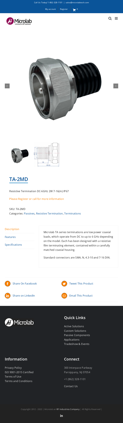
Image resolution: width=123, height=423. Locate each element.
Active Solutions (74, 326)
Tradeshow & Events (76, 344)
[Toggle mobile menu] (116, 18)
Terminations (72, 213)
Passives (29, 213)
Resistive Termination (49, 213)
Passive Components (77, 335)
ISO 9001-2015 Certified (19, 372)
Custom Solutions (75, 331)
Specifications (13, 244)
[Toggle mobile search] (110, 18)
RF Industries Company (68, 409)
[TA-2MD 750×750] (61, 86)
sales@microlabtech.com (77, 2)
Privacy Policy (13, 368)
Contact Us (71, 386)
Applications (71, 339)
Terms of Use (13, 376)
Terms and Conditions (18, 381)
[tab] (19, 229)
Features (10, 237)
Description (12, 229)
